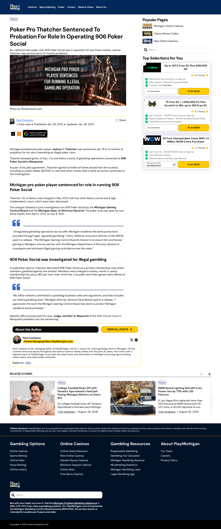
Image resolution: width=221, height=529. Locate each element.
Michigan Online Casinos (168, 26)
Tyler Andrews (66, 412)
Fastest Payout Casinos (74, 460)
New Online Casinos (166, 41)
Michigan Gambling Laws (125, 469)
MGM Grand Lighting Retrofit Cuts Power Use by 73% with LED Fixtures (180, 391)
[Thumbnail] (32, 398)
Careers (165, 455)
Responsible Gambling (124, 451)
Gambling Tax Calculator (125, 455)
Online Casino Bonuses (74, 451)
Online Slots (67, 469)
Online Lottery (18, 469)
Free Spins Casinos (71, 474)
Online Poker (17, 460)
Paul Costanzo (24, 120)
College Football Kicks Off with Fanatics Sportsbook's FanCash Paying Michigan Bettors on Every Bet (79, 393)
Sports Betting (18, 455)
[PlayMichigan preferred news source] (35, 134)
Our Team (166, 451)
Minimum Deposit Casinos (75, 465)
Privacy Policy (169, 460)
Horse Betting (18, 465)
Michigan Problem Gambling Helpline (73, 503)
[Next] (209, 374)
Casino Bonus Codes (166, 33)
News (14, 19)
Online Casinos (19, 451)
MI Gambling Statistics (124, 465)
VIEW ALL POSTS (117, 329)
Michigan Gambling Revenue (128, 460)
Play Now (194, 91)
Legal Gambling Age (123, 474)
